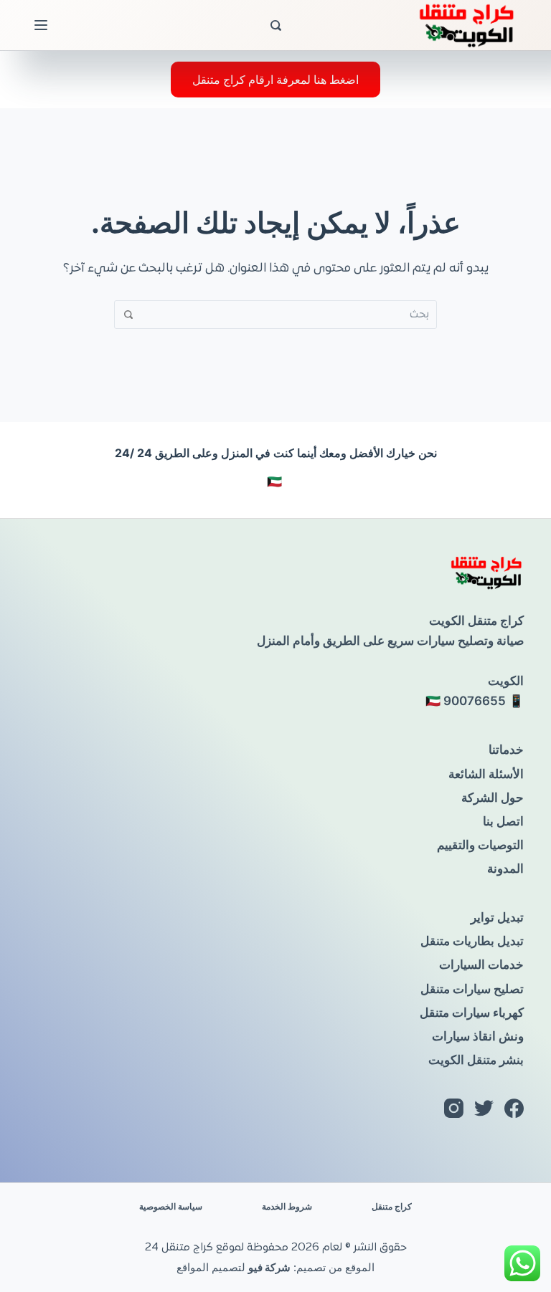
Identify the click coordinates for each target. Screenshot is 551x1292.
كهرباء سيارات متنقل (472, 1012)
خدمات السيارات (481, 964)
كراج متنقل (392, 1206)
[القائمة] (40, 25)
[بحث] (275, 25)
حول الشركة (492, 797)
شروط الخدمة (287, 1206)
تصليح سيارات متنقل (472, 989)
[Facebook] (514, 1108)
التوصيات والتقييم (480, 845)
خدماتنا (506, 749)
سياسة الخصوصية (170, 1206)
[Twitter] (484, 1108)
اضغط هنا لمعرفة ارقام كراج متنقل (275, 79)
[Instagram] (453, 1108)
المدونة (505, 868)
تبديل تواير (497, 917)
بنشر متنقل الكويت (476, 1060)
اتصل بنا (503, 821)
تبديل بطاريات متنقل (472, 941)
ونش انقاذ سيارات (478, 1036)
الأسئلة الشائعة (486, 774)
